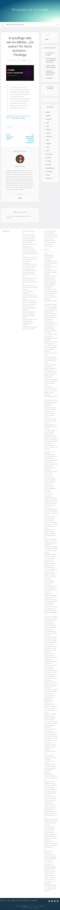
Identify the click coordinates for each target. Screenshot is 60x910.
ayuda (47, 123)
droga (47, 126)
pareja (47, 151)
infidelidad (48, 130)
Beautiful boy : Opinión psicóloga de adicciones (50, 73)
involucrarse (49, 137)
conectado (20, 216)
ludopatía (48, 144)
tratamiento (49, 179)
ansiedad (48, 116)
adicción (48, 112)
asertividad (48, 119)
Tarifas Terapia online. (24, 901)
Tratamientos (34, 901)
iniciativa (48, 133)
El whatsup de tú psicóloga (50, 54)
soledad (48, 175)
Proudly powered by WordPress (22, 906)
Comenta (30, 60)
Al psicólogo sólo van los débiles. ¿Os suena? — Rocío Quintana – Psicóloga (18, 117)
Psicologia (24, 60)
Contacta (13, 901)
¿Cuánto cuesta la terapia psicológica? (51, 67)
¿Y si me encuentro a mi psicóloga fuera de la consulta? (51, 60)
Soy (17, 901)
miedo (47, 147)
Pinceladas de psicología (30, 10)
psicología (48, 158)
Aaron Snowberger (40, 906)
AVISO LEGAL (3, 901)
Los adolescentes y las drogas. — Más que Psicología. (30, 139)
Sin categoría (49, 172)
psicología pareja (50, 168)
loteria (47, 140)
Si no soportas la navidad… (9, 137)
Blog (9, 901)
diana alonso (20, 166)
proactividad (49, 154)
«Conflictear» (49, 78)
